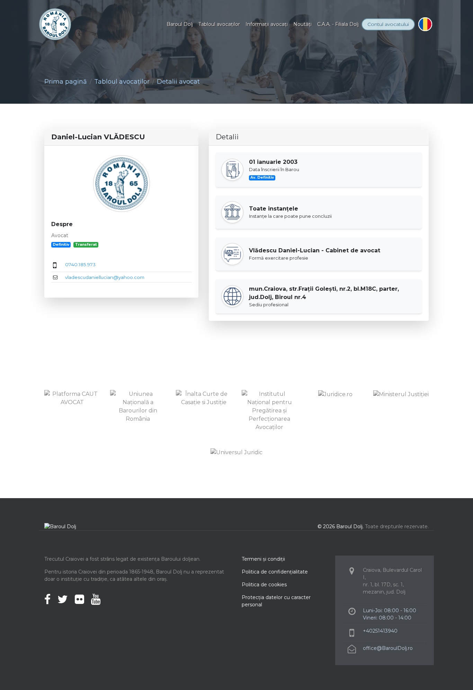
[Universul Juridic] (236, 452)
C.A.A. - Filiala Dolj (338, 24)
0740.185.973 (80, 264)
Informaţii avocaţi (267, 24)
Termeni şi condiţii (263, 559)
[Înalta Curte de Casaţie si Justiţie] (203, 397)
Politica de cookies (264, 584)
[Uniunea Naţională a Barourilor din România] (138, 406)
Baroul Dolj (180, 24)
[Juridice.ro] (335, 394)
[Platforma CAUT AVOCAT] (72, 397)
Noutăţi (302, 24)
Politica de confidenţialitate (275, 572)
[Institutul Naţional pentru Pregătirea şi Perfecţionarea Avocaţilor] (269, 410)
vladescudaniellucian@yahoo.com (104, 277)
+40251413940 (380, 631)
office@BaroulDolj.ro (388, 648)
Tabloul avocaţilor (219, 24)
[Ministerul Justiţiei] (401, 394)
